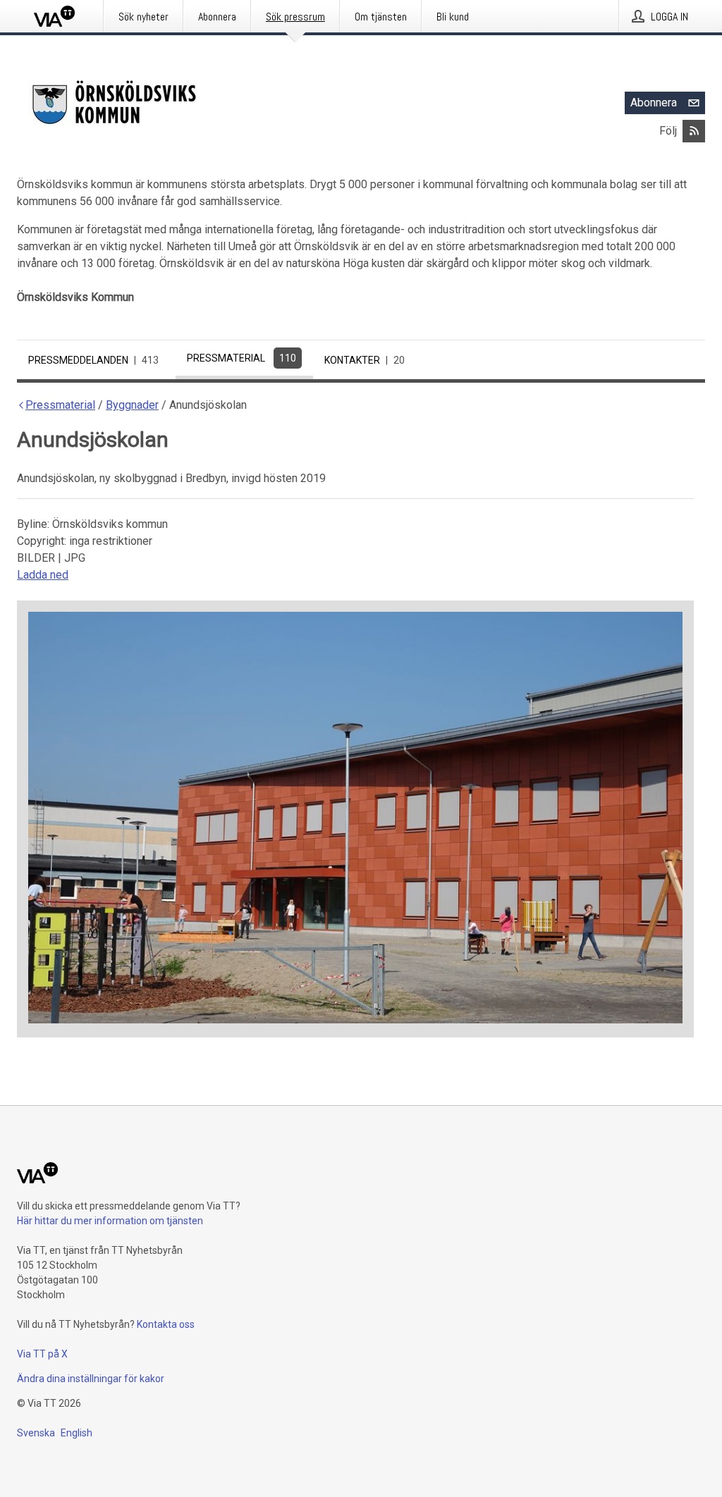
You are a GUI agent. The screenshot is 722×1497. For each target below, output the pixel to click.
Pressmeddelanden (93, 360)
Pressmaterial (241, 358)
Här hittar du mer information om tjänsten (110, 1220)
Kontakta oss (166, 1324)
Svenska (36, 1433)
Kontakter (364, 360)
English (76, 1433)
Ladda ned (42, 574)
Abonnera (653, 102)
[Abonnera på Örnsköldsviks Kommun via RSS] (694, 131)
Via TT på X (42, 1354)
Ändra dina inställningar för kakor (90, 1378)
